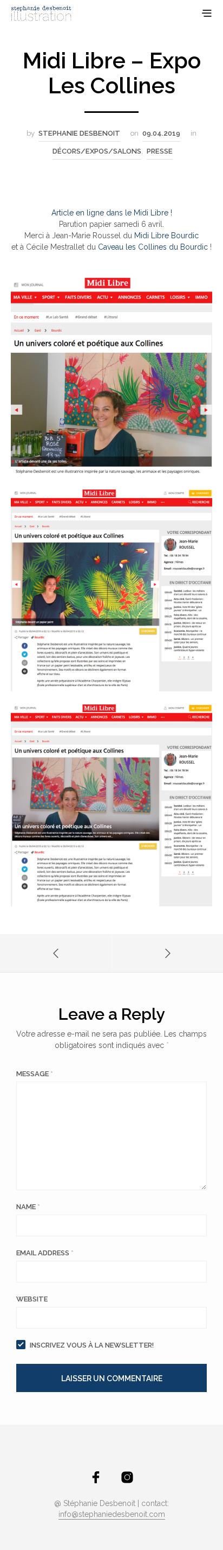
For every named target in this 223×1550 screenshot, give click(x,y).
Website (32, 1299)
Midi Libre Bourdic (166, 235)
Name (28, 1207)
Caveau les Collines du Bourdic (153, 247)
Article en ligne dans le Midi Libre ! (111, 212)
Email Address (45, 1253)
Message (34, 1074)
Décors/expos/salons (97, 151)
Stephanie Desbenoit (79, 133)
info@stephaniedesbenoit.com (111, 1514)
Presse (160, 151)
